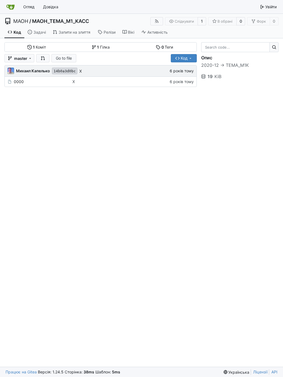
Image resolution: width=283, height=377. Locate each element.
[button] (42, 58)
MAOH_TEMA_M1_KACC (60, 21)
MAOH (20, 21)
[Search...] (274, 47)
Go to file (64, 58)
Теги (167, 47)
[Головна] (10, 7)
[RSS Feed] (156, 21)
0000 (19, 81)
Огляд (29, 6)
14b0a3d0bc (65, 71)
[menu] (237, 372)
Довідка (50, 6)
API (274, 372)
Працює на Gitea (21, 372)
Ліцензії (260, 372)
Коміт (39, 47)
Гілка (103, 47)
